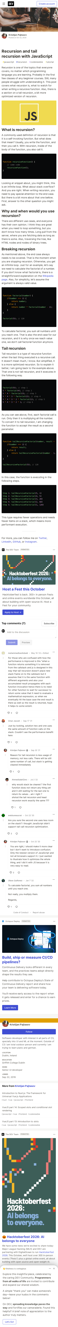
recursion (21, 62)
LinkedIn (6, 541)
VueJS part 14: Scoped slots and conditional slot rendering (27, 1110)
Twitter (43, 538)
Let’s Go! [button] (9, 1321)
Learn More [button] (10, 1007)
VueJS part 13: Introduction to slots (21, 1123)
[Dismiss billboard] (54, 1268)
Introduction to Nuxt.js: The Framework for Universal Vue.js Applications (24, 1096)
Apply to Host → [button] (13, 612)
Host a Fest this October (23, 589)
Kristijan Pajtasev (18, 35)
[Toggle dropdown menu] (54, 550)
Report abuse (39, 912)
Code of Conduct (20, 912)
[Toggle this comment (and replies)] (3, 658)
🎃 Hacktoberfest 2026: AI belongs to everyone (23, 1239)
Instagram (31, 541)
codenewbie (36, 62)
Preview (26, 642)
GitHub (17, 541)
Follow (29, 1031)
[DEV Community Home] (11, 3)
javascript (8, 62)
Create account (47, 3)
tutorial (49, 62)
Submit (11, 642)
